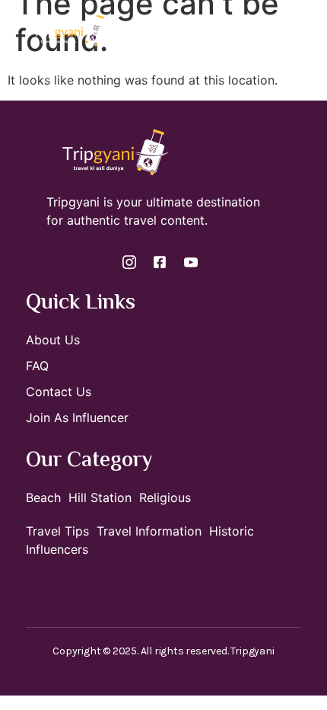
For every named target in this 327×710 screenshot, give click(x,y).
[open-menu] (310, 29)
